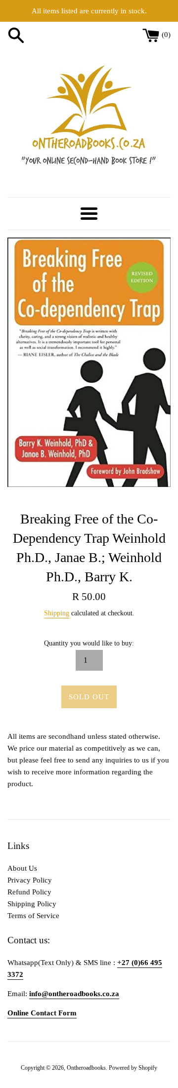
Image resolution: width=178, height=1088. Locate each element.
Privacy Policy (29, 880)
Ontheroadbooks (86, 1067)
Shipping (56, 613)
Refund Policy (29, 892)
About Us (22, 868)
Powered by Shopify (133, 1067)
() (166, 35)
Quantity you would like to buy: (89, 643)
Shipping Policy (31, 904)
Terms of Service (33, 916)
